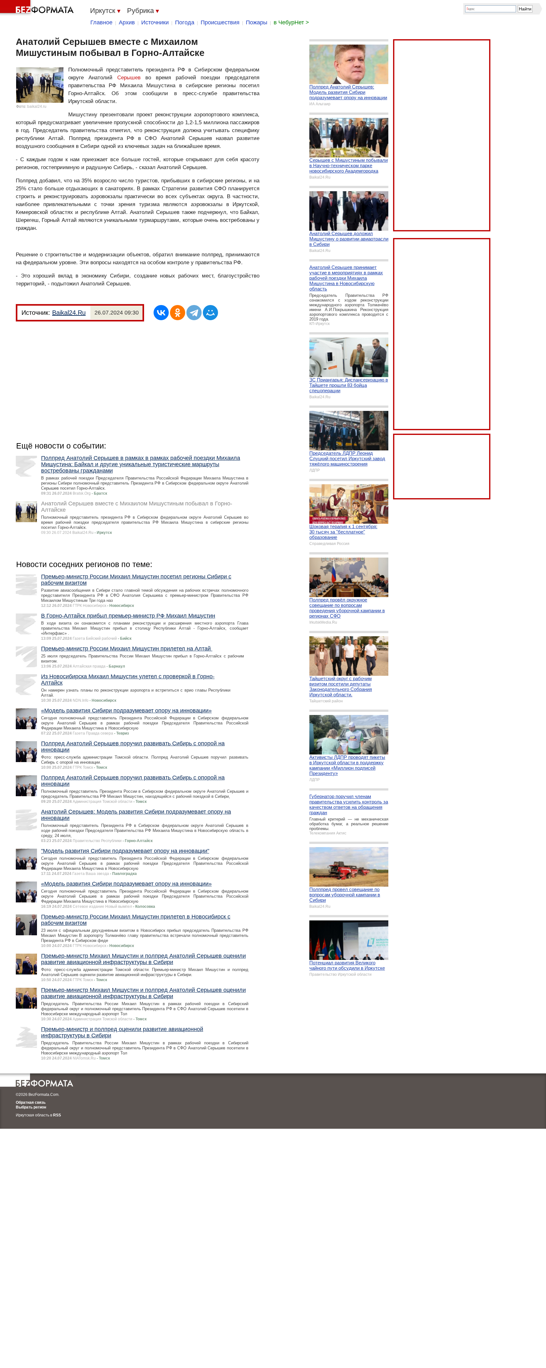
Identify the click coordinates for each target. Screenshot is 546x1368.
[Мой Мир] (210, 312)
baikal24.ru (36, 106)
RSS (57, 1115)
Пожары (256, 22)
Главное (101, 22)
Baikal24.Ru (69, 312)
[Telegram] (194, 312)
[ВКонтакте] (161, 312)
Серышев (129, 78)
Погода (184, 22)
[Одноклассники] (177, 312)
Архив (127, 22)
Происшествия (220, 22)
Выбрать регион (31, 1107)
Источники (155, 22)
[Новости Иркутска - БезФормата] (38, 8)
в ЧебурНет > (291, 22)
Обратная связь (31, 1102)
